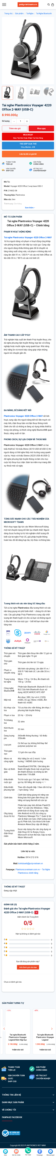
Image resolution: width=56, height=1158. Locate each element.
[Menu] (4, 4)
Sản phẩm (19, 13)
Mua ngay (41, 128)
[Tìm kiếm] (49, 4)
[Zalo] (5, 1151)
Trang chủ (8, 13)
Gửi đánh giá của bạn (28, 967)
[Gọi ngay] (28, 1150)
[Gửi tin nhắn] (16, 1151)
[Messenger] (50, 1151)
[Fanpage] (39, 1151)
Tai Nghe (29, 13)
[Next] (49, 50)
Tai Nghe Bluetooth (44, 13)
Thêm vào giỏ (15, 128)
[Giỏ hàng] (52, 5)
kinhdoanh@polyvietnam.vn (30, 863)
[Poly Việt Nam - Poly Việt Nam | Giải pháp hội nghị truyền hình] (28, 4)
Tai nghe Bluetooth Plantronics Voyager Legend (14, 1037)
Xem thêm (29, 208)
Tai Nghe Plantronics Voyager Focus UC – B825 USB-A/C (42, 1037)
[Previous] (6, 50)
